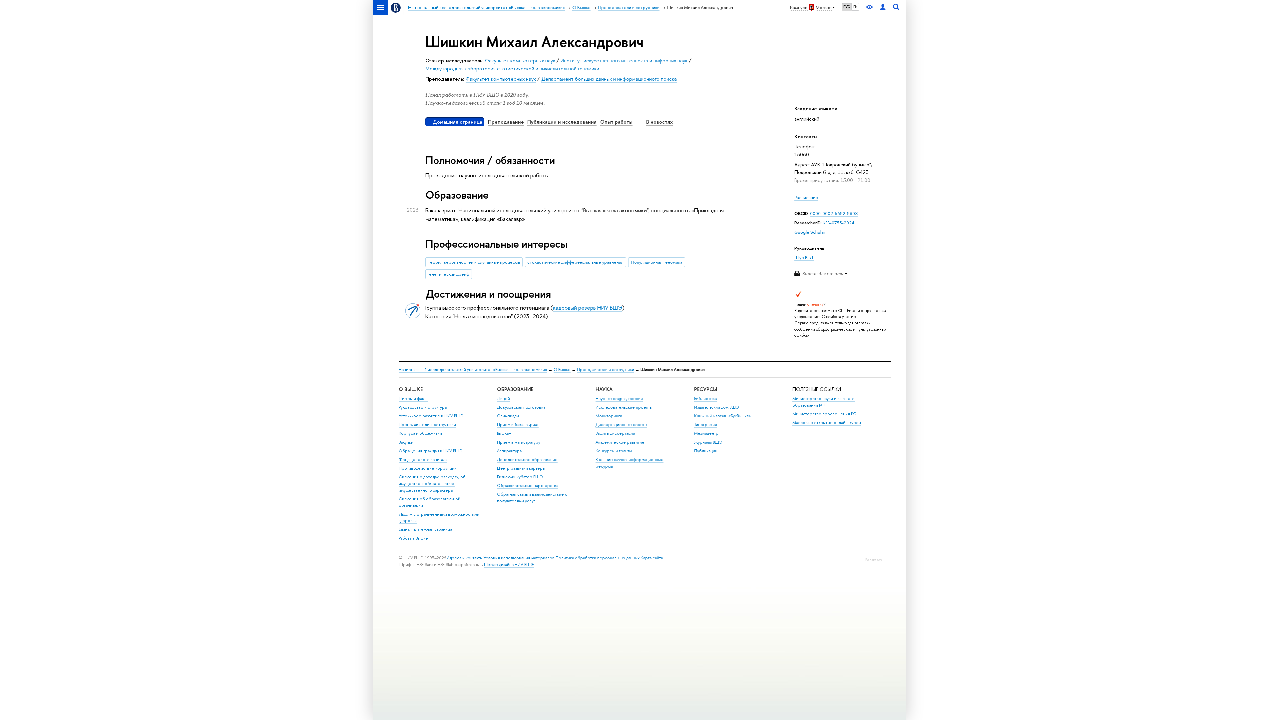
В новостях (659, 121)
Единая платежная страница (425, 529)
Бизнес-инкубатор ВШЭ (520, 477)
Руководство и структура (423, 407)
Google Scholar (809, 232)
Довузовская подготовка (521, 407)
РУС (846, 6)
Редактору (873, 560)
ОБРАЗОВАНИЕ (515, 389)
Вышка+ (504, 433)
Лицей (503, 398)
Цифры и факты (413, 398)
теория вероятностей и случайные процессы (474, 262)
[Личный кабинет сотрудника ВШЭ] (883, 7)
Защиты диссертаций (615, 433)
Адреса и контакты (465, 558)
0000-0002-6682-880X (834, 213)
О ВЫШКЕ (411, 389)
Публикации (705, 451)
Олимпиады (508, 416)
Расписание (806, 197)
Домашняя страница (457, 121)
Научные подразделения (619, 398)
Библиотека (705, 398)
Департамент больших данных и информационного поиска (609, 78)
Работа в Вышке (413, 538)
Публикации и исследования (562, 121)
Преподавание (506, 121)
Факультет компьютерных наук (520, 60)
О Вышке (562, 369)
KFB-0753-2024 (838, 223)
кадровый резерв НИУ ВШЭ (587, 307)
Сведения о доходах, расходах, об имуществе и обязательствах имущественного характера (432, 483)
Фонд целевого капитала (423, 459)
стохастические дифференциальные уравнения (575, 262)
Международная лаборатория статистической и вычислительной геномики (512, 68)
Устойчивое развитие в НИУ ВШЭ (431, 416)
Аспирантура (509, 451)
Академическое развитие (620, 442)
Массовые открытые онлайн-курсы (826, 422)
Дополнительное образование (527, 459)
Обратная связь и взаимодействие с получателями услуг (532, 497)
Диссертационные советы (621, 424)
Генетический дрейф (448, 274)
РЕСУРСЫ (705, 389)
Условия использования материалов (519, 558)
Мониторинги (609, 416)
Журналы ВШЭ (708, 442)
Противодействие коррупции (428, 468)
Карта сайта (651, 558)
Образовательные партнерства (527, 485)
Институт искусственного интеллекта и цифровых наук (624, 60)
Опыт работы (616, 121)
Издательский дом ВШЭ (716, 407)
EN (855, 6)
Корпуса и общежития (420, 433)
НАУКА (604, 389)
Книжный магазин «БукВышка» (722, 416)
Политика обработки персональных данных (598, 558)
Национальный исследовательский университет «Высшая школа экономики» (473, 369)
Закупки (406, 442)
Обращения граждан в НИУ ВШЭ (431, 451)
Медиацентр (706, 433)
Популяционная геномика (656, 262)
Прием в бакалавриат (518, 424)
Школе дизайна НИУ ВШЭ (509, 564)
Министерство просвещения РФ (824, 414)
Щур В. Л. (804, 257)
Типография (705, 424)
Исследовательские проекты (624, 407)
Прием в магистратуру (518, 442)
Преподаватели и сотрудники (605, 369)
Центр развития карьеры (521, 468)
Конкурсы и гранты (614, 451)
